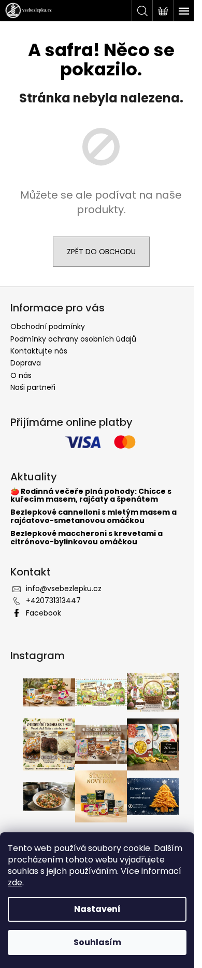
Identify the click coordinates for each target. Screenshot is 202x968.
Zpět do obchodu (101, 251)
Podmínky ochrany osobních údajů (73, 339)
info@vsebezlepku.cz (64, 588)
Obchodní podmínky (47, 326)
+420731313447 (53, 600)
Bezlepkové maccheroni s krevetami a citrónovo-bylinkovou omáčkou (86, 538)
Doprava (25, 363)
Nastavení (97, 909)
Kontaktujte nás (38, 351)
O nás (21, 375)
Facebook (43, 613)
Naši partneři (32, 387)
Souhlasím (97, 942)
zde (15, 882)
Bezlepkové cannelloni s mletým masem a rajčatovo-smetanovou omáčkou (93, 516)
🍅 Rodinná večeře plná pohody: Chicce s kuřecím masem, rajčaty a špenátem (90, 496)
